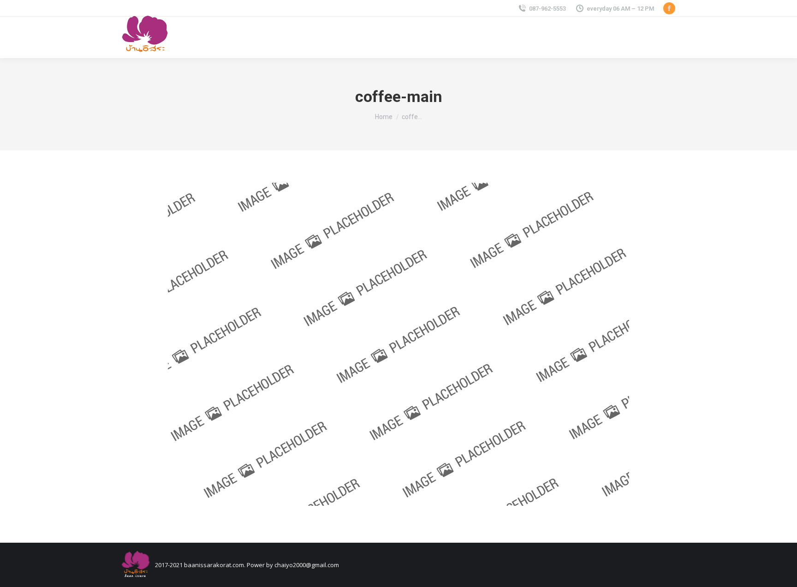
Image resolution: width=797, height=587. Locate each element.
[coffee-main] (398, 344)
